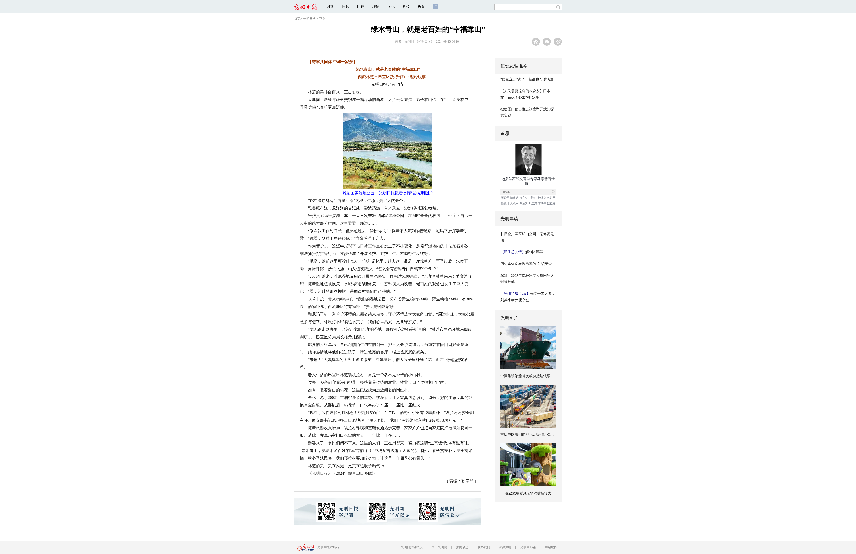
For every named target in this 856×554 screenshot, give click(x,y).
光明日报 (309, 19)
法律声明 (505, 547)
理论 (375, 6)
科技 (406, 6)
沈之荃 (524, 197)
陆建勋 (514, 197)
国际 (345, 6)
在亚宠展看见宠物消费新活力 (528, 493)
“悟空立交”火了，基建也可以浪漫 (527, 79)
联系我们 (483, 547)
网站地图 (551, 547)
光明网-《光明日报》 (419, 41)
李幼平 (542, 203)
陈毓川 (505, 203)
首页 (297, 19)
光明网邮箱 (528, 547)
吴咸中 (514, 203)
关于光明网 (439, 547)
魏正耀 (551, 203)
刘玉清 (533, 203)
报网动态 (462, 547)
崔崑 (532, 197)
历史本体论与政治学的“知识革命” (527, 264)
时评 (360, 6)
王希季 (505, 197)
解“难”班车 (521, 252)
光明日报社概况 (412, 547)
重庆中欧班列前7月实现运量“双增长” (529, 434)
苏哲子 (551, 197)
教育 (421, 6)
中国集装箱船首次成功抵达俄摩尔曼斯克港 (534, 376)
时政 (330, 6)
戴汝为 (524, 203)
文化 (391, 6)
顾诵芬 (542, 197)
